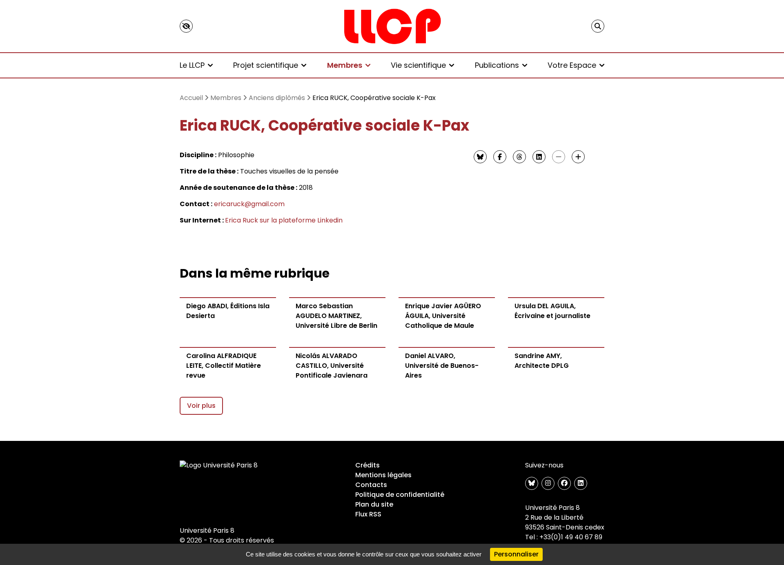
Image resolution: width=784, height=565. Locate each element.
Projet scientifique (265, 65)
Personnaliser (516, 554)
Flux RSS (368, 514)
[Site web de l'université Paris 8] (219, 465)
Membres (344, 65)
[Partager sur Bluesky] (480, 156)
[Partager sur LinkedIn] (539, 156)
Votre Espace (572, 65)
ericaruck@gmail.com (249, 204)
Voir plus (201, 405)
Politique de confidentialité (399, 494)
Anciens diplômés (277, 97)
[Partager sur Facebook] (499, 156)
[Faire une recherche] (597, 26)
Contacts (371, 484)
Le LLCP (192, 65)
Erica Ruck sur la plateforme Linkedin (284, 220)
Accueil (191, 97)
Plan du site (374, 504)
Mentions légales (383, 475)
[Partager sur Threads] (519, 156)
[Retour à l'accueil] (392, 26)
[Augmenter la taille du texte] (578, 156)
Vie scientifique (418, 65)
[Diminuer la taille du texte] (558, 156)
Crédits (367, 465)
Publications (497, 65)
